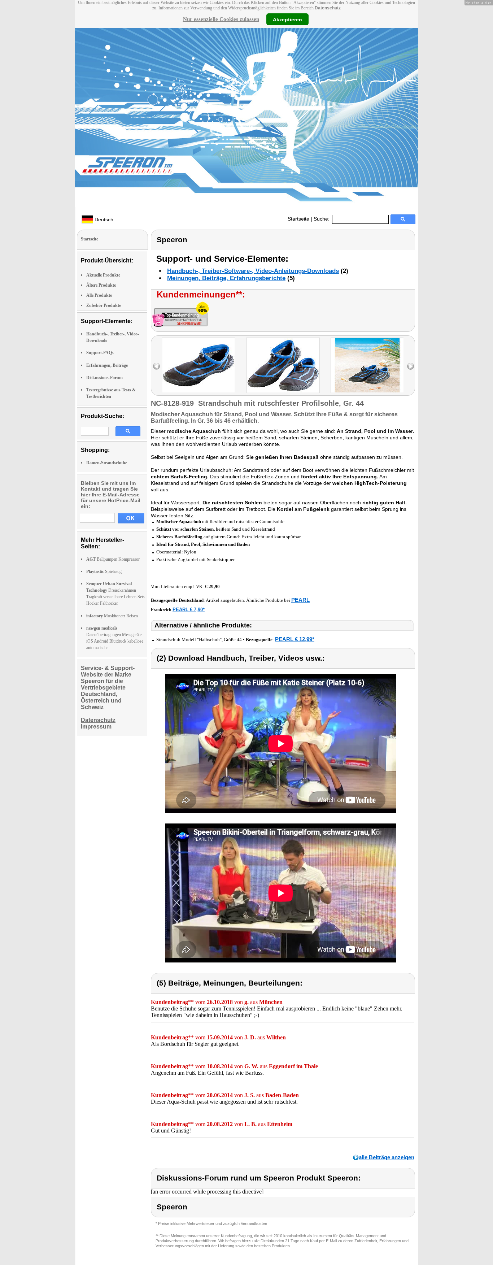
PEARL (300, 600)
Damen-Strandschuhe (106, 462)
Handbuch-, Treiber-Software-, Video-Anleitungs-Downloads (253, 271)
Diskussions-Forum (104, 377)
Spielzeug (104, 571)
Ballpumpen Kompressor (113, 559)
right (410, 366)
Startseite (298, 219)
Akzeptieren (287, 19)
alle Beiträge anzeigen (386, 1157)
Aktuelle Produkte (103, 275)
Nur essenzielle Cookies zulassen (221, 19)
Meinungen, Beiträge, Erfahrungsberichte (226, 278)
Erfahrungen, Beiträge (107, 365)
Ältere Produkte (101, 285)
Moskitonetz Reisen (112, 615)
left (156, 366)
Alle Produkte (99, 295)
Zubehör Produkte (103, 305)
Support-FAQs (100, 352)
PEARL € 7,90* (189, 609)
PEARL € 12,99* (294, 639)
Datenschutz (328, 7)
